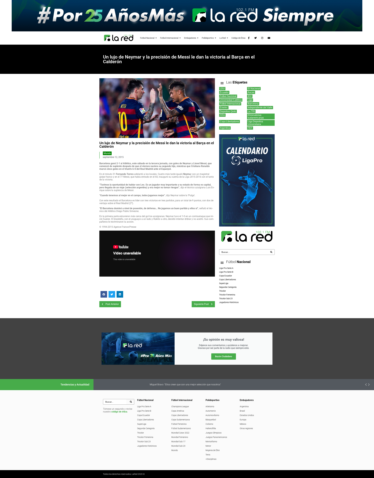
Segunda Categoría (146, 428)
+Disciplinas (211, 459)
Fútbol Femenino (179, 424)
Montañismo (211, 441)
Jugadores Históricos (147, 446)
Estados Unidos (247, 415)
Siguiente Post (201, 304)
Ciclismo (209, 424)
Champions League (180, 406)
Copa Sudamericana (180, 419)
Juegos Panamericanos (216, 437)
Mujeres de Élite (213, 450)
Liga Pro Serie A (144, 406)
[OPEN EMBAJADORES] (198, 38)
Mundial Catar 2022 (180, 433)
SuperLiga (141, 424)
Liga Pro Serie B (144, 411)
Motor (208, 446)
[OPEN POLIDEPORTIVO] (215, 38)
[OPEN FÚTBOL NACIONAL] (156, 38)
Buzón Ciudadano (223, 356)
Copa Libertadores (145, 419)
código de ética (119, 411)
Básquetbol (211, 419)
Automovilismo (212, 415)
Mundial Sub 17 (178, 441)
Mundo (107, 153)
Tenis (208, 454)
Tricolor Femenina (145, 437)
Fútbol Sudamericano (181, 428)
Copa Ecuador (143, 415)
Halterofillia (211, 428)
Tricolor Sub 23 (144, 441)
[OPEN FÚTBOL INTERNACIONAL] (180, 38)
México (243, 424)
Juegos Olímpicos (213, 433)
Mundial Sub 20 (178, 446)
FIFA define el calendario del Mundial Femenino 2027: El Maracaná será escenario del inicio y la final (202, 384)
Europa (243, 419)
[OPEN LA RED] (227, 38)
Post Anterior (112, 304)
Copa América (177, 411)
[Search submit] (271, 252)
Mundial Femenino (179, 437)
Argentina (244, 406)
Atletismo (210, 406)
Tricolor (140, 433)
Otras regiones (246, 428)
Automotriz (211, 411)
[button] (104, 294)
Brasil (242, 411)
